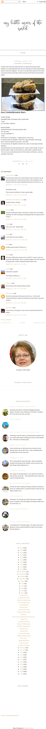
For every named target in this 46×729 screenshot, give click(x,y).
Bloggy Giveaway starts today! (23, 407)
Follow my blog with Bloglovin (10, 715)
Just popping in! (16, 496)
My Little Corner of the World (23, 26)
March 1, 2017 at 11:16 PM (16, 185)
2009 (21, 669)
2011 (21, 664)
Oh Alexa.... (23, 614)
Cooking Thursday (18, 471)
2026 (21, 548)
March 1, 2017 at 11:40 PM (16, 195)
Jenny (8, 255)
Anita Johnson (10, 175)
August (22, 581)
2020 (21, 562)
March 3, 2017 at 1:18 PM (16, 315)
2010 (21, 667)
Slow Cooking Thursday (20, 483)
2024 (21, 552)
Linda (7, 224)
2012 (21, 662)
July (22, 583)
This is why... (24, 638)
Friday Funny (15, 419)
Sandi (7, 269)
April (22, 591)
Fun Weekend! (23, 605)
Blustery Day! (24, 629)
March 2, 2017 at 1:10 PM (16, 264)
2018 (21, 567)
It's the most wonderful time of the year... (24, 617)
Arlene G (8, 283)
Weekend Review (24, 640)
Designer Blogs (28, 728)
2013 (21, 659)
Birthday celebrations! (23, 626)
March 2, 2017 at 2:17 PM (16, 278)
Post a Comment (6, 319)
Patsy (7, 234)
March (22, 593)
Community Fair (16, 458)
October (22, 576)
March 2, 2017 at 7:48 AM (16, 229)
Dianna (8, 210)
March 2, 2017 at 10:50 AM (16, 240)
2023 (21, 555)
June (22, 586)
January (22, 650)
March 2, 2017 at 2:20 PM (16, 288)
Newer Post (39, 323)
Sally (7, 244)
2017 (21, 569)
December (22, 571)
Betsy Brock (9, 293)
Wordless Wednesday (19, 509)
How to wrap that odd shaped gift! (25, 432)
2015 (21, 655)
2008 (21, 671)
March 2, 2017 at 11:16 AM (16, 250)
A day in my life (23, 643)
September (22, 579)
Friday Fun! (23, 619)
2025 (21, 550)
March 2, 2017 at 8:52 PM (16, 303)
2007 (21, 674)
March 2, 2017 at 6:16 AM (16, 205)
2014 (21, 657)
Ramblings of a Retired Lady (14, 200)
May (22, 588)
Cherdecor (9, 307)
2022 (21, 557)
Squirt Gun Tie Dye (18, 445)
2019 (21, 564)
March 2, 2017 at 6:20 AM (16, 219)
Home (23, 53)
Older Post (6, 323)
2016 (21, 652)
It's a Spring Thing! (23, 602)
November (22, 574)
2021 (21, 560)
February (22, 648)
